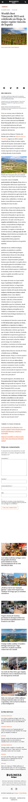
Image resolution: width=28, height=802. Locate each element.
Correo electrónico (6, 486)
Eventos (4, 6)
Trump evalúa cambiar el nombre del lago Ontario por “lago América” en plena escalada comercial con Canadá (13, 647)
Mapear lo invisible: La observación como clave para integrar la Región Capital (12, 439)
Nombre (4, 479)
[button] (2, 2)
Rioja (3, 113)
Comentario (5, 458)
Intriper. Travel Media (20, 793)
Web (2, 492)
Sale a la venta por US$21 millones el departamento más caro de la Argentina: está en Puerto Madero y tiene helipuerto (13, 701)
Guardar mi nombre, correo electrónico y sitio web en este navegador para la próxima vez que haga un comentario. (13, 502)
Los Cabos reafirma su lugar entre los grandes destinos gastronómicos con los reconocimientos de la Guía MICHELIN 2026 (13, 98)
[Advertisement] (14, 69)
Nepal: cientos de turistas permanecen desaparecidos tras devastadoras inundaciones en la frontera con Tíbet (13, 108)
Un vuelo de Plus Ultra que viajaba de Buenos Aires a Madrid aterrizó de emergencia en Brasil (13, 674)
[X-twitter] (11, 789)
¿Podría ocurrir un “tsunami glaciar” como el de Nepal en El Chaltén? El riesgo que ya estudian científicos (13, 103)
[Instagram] (16, 789)
